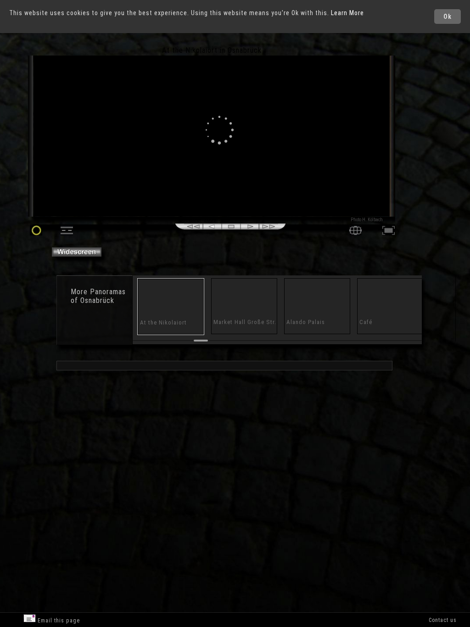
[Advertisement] (432, 124)
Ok (447, 16)
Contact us (443, 620)
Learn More (347, 13)
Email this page (58, 620)
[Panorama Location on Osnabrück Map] (355, 233)
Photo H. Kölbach (367, 219)
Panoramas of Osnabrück (98, 296)
